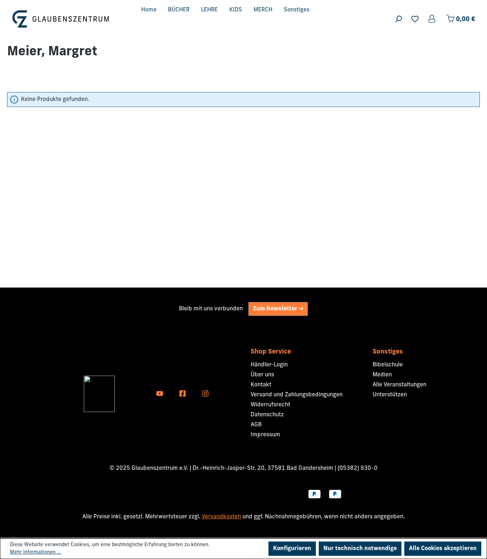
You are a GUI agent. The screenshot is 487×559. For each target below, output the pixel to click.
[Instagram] (205, 394)
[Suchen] (398, 19)
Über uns (262, 375)
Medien (382, 375)
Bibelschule (388, 365)
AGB (256, 425)
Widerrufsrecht (270, 405)
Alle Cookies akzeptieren (443, 549)
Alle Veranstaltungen (399, 385)
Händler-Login (269, 365)
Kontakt (261, 385)
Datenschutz (267, 415)
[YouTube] (160, 394)
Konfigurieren (292, 549)
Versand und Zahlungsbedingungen (297, 395)
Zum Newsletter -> (278, 309)
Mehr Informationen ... (35, 552)
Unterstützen (390, 395)
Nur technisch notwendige (360, 549)
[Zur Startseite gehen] (60, 18)
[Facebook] (183, 394)
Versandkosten (221, 517)
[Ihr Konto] (432, 19)
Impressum (265, 435)
